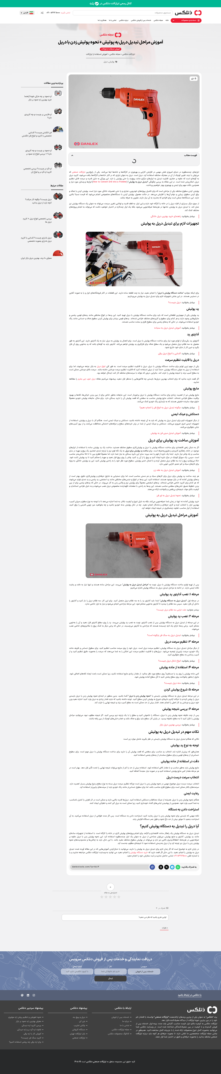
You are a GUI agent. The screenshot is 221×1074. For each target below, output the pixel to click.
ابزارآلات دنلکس (128, 54)
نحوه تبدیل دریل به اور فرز (169, 495)
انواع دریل (101, 366)
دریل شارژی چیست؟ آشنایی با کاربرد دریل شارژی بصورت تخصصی (36, 239)
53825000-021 (180, 855)
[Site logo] (198, 12)
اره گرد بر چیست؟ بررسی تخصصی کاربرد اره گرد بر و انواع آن (37, 170)
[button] (27, 13)
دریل (106, 61)
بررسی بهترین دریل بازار (170, 725)
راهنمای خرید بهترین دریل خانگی (166, 216)
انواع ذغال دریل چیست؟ (169, 661)
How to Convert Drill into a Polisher (109, 181)
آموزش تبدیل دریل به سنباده (167, 328)
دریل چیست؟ (174, 302)
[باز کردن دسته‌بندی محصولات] (173, 20)
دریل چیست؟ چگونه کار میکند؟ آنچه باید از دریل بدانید (38, 201)
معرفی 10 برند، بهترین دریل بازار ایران (36, 258)
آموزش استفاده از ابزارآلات (110, 49)
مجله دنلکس (107, 35)
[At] (22, 995)
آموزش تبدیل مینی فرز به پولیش (166, 433)
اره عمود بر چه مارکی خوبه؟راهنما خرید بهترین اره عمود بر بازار (38, 98)
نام (110, 966)
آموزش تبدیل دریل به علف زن (167, 470)
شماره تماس (77, 966)
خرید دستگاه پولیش (139, 852)
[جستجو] (75, 12)
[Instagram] (33, 995)
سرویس (144, 966)
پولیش (111, 61)
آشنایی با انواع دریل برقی (169, 353)
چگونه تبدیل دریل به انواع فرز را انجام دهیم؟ (160, 407)
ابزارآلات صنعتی (78, 172)
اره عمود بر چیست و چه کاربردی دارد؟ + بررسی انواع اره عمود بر (38, 152)
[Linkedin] (28, 995)
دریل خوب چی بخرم (87, 379)
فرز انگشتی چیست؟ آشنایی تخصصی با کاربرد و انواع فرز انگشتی (37, 134)
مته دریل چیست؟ (172, 683)
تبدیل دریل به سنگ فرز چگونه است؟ (164, 635)
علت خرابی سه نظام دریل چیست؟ (171, 609)
